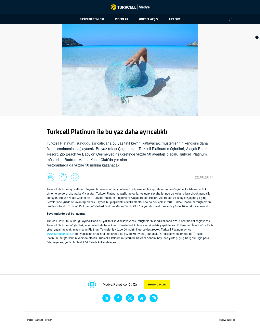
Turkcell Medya (130, 7)
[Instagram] (154, 298)
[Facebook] (118, 298)
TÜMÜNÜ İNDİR (157, 284)
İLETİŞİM (174, 19)
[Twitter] (130, 298)
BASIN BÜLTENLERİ (92, 19)
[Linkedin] (106, 298)
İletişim (48, 319)
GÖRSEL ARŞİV (148, 19)
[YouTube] (142, 298)
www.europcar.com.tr (60, 234)
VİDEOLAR (121, 19)
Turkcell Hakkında (34, 319)
